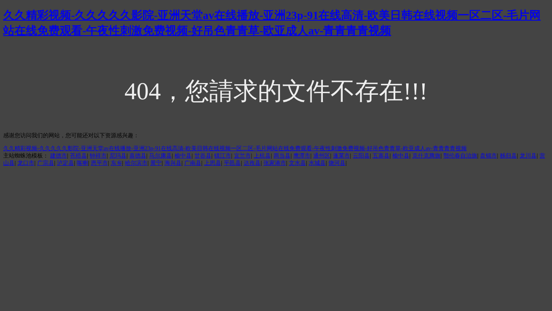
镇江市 (222, 156)
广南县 (192, 163)
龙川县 (528, 156)
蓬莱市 (341, 156)
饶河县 (337, 163)
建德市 (58, 156)
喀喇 (82, 163)
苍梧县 (78, 156)
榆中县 (183, 156)
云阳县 (361, 156)
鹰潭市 (301, 156)
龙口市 (25, 163)
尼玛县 (118, 156)
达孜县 (252, 163)
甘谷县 (202, 156)
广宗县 (45, 163)
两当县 (282, 156)
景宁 (156, 163)
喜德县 (137, 156)
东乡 (116, 163)
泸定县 (65, 163)
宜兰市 (242, 156)
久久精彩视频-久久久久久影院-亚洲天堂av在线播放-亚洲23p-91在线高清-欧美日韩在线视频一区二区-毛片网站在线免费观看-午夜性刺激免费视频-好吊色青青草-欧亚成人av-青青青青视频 (235, 148)
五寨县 (381, 156)
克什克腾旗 (426, 156)
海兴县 (172, 163)
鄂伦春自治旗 (460, 156)
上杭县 (262, 156)
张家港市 (274, 163)
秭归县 (508, 156)
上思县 (212, 163)
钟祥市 (98, 156)
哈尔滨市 (136, 163)
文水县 (297, 163)
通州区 (321, 156)
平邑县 (232, 163)
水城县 (317, 163)
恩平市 (99, 163)
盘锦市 (488, 156)
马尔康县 (160, 156)
